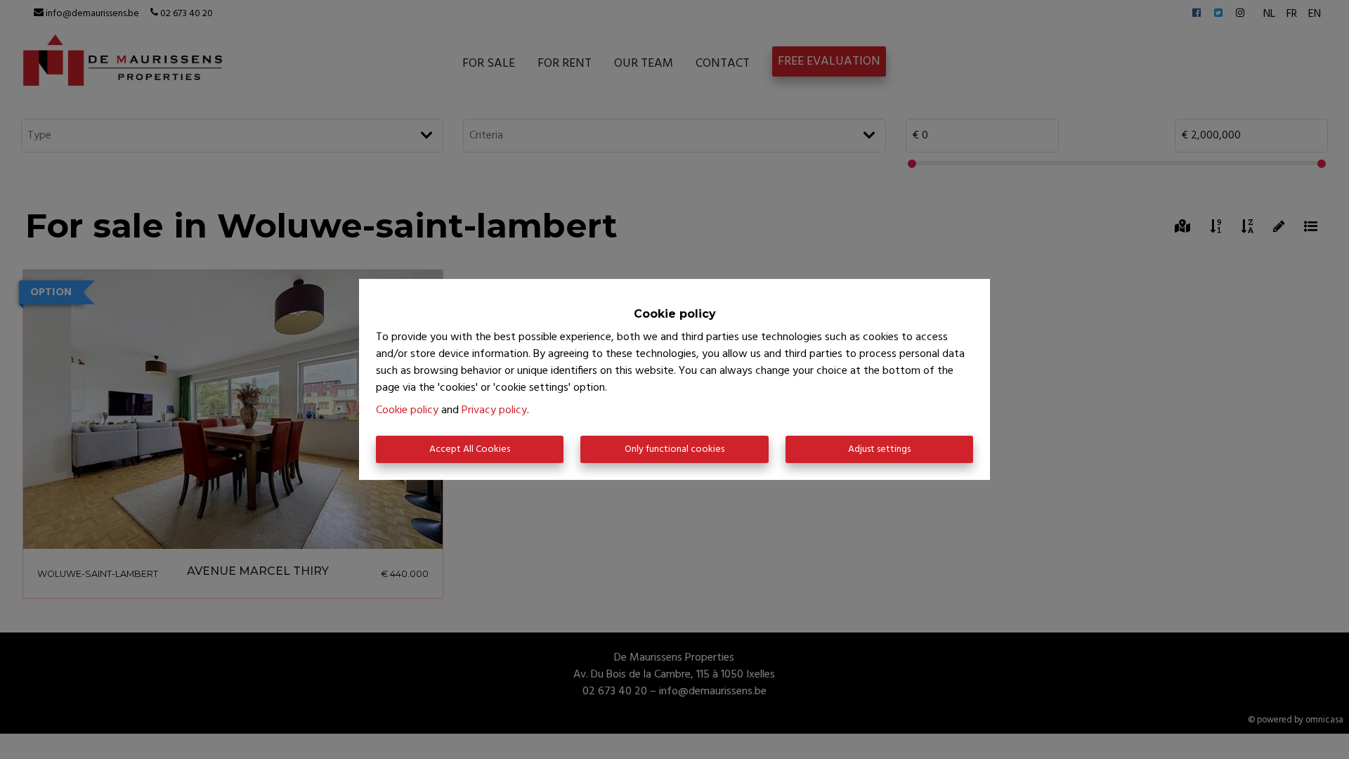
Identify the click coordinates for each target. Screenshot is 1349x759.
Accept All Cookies (469, 449)
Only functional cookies (674, 449)
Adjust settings (879, 449)
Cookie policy (407, 410)
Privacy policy (494, 410)
